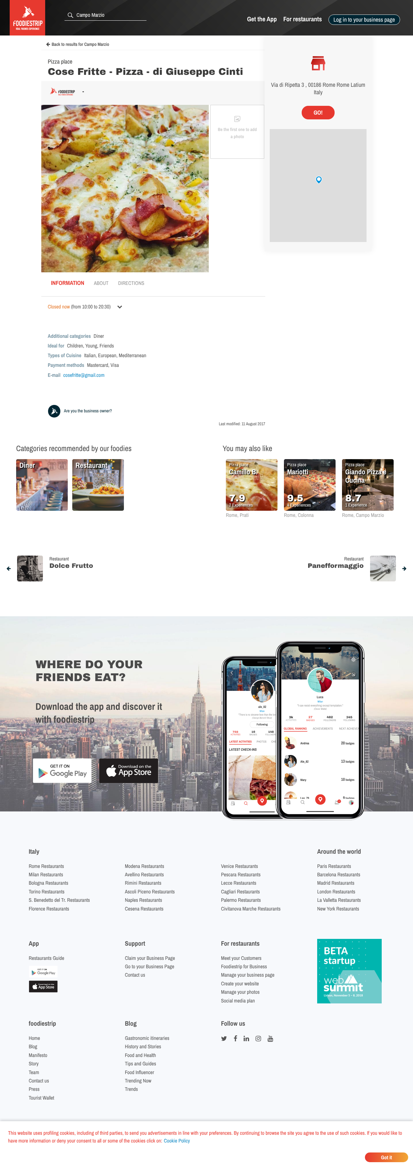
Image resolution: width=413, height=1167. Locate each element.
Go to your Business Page (149, 966)
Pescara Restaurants (241, 874)
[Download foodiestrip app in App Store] (128, 782)
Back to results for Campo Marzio (80, 44)
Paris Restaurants (334, 866)
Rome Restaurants (46, 866)
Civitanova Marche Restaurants (251, 908)
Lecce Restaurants (238, 882)
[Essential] (43, 990)
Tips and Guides (140, 1063)
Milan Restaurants (46, 874)
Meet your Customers (241, 957)
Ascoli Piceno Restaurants (150, 891)
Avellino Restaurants (144, 874)
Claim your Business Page (150, 957)
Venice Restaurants (239, 866)
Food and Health (140, 1055)
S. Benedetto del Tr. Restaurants (59, 899)
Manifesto (38, 1055)
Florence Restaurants (49, 908)
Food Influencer (139, 1072)
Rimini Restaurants (143, 882)
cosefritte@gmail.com (84, 374)
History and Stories (143, 1046)
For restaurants (302, 19)
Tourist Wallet (41, 1097)
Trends (131, 1088)
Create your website (240, 983)
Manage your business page (248, 974)
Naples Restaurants (143, 899)
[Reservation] (43, 975)
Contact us (135, 974)
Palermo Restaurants (241, 899)
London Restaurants (336, 891)
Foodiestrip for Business (244, 966)
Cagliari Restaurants (240, 891)
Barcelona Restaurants (338, 874)
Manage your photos (240, 991)
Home (34, 1037)
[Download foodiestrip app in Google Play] (62, 782)
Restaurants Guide (46, 957)
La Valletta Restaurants (339, 899)
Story (34, 1063)
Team (34, 1072)
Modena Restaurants (144, 866)
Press (34, 1088)
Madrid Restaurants (335, 882)
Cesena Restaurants (144, 908)
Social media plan (238, 1000)
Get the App (262, 19)
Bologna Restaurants (48, 882)
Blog (33, 1046)
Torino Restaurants (47, 891)
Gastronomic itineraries (147, 1037)
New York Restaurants (338, 908)
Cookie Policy (177, 1140)
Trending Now (138, 1080)
